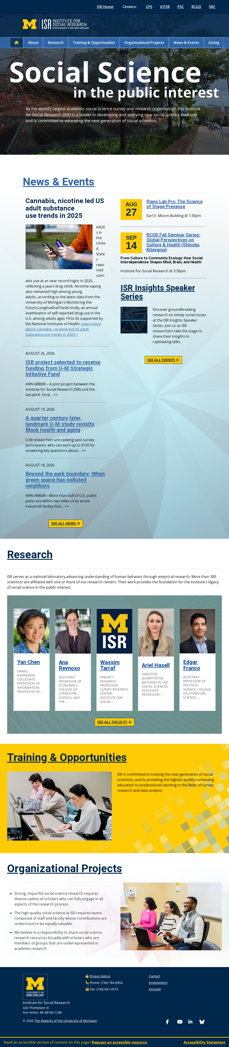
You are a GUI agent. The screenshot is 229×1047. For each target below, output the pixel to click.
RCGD (196, 6)
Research (56, 42)
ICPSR (165, 6)
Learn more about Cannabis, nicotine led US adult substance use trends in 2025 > (63, 329)
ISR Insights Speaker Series (158, 292)
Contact (154, 976)
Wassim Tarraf (110, 665)
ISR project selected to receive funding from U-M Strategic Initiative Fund (62, 368)
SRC (212, 6)
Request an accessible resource (120, 1042)
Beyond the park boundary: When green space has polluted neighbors (65, 480)
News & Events (186, 42)
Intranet (155, 989)
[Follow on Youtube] (182, 1022)
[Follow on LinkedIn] (193, 1022)
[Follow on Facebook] (170, 1022)
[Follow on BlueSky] (201, 1022)
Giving (213, 42)
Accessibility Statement (204, 1042)
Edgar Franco (191, 665)
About (33, 42)
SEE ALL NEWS (64, 523)
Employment (158, 982)
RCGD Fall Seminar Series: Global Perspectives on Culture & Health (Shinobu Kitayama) (173, 242)
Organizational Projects (144, 42)
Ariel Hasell (156, 665)
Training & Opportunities (94, 42)
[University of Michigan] (35, 986)
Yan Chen (28, 662)
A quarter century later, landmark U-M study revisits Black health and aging (59, 424)
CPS (149, 6)
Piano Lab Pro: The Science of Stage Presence (174, 204)
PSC (180, 6)
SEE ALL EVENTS (161, 360)
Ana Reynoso (69, 665)
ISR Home (105, 6)
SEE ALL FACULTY (112, 722)
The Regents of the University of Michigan (65, 1021)
